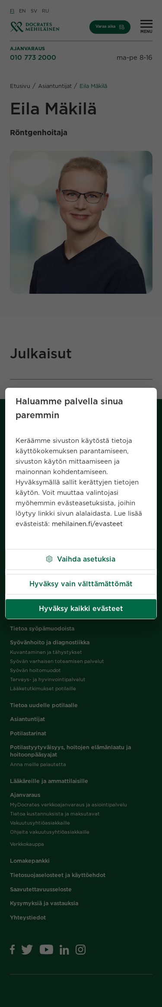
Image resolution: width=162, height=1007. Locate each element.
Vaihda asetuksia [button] (86, 559)
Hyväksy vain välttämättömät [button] (81, 584)
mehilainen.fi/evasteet (87, 524)
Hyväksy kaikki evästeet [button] (81, 608)
